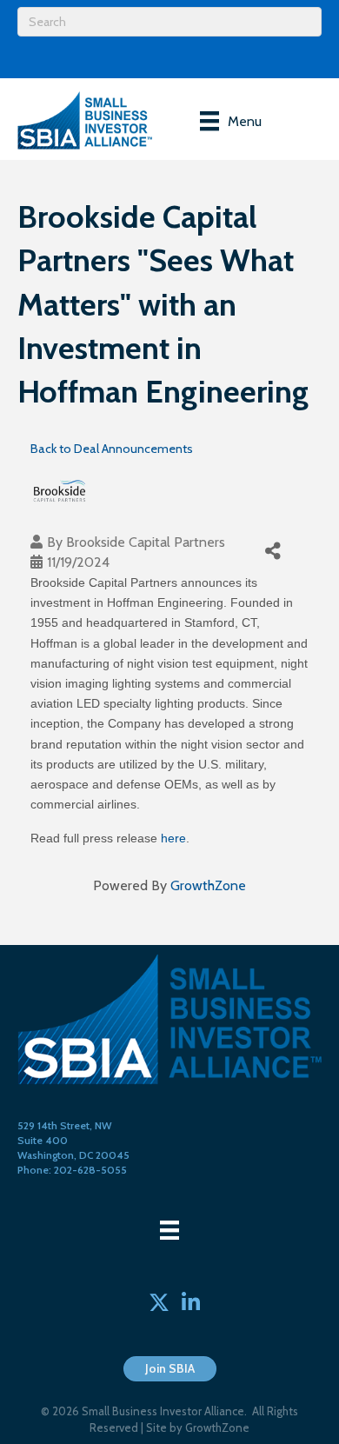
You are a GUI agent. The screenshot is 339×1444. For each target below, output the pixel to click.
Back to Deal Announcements (111, 448)
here (173, 838)
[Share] (272, 551)
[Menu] (169, 1230)
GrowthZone (208, 885)
